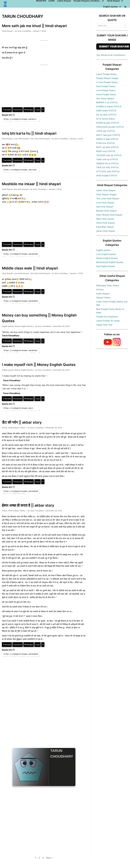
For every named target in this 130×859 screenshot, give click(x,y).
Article (4, 428)
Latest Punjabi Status (106, 74)
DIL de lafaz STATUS (106, 114)
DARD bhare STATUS (106, 110)
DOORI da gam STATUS (107, 122)
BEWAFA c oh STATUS (107, 102)
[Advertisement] (44, 88)
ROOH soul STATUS (105, 151)
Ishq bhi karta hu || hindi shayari (29, 133)
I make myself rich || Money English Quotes (39, 364)
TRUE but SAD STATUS (107, 167)
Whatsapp (28, 109)
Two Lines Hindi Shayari (40, 139)
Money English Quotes (24, 326)
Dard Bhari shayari (105, 227)
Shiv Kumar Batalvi (105, 98)
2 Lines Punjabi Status (106, 82)
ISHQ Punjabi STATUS (106, 175)
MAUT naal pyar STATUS (108, 135)
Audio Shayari (103, 293)
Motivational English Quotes (109, 262)
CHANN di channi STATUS (108, 106)
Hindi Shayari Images (106, 194)
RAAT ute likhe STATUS (107, 147)
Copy (37, 109)
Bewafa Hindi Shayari (106, 210)
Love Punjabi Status (105, 90)
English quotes (8, 326)
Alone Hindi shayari (105, 223)
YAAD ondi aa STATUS (107, 159)
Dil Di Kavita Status (105, 118)
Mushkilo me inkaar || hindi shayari (31, 184)
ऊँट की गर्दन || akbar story (22, 422)
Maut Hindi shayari (105, 219)
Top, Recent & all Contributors (110, 55)
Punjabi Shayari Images (107, 78)
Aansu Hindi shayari (105, 231)
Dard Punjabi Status (105, 86)
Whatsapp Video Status (107, 285)
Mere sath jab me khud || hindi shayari (34, 26)
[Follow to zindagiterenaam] (116, 345)
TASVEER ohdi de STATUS (108, 155)
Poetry (22, 428)
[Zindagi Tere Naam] (5, 3)
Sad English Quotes (105, 266)
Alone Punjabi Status (106, 94)
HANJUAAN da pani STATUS (110, 127)
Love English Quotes (106, 254)
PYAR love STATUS (105, 143)
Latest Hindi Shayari (106, 190)
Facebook (17, 109)
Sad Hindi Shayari (21, 189)
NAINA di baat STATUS (107, 139)
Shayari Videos (103, 297)
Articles (100, 289)
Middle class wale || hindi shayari (30, 268)
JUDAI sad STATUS (105, 131)
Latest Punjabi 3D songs (108, 320)
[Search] (125, 26)
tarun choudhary (24, 31)
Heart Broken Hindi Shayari (109, 215)
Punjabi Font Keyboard (107, 316)
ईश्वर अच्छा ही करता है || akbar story (28, 505)
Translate (7, 109)
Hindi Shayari (7, 31)
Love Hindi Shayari (21, 139)
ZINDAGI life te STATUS (107, 163)
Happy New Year (104, 324)
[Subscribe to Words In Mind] (108, 345)
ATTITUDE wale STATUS (108, 171)
